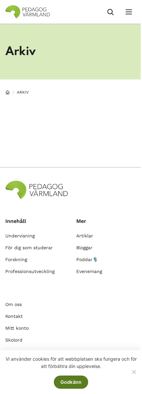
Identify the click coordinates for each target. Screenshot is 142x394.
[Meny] (129, 12)
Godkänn (71, 382)
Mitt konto (17, 328)
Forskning (16, 259)
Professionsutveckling (29, 271)
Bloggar (84, 247)
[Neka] (133, 372)
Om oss (13, 304)
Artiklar (84, 235)
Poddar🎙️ (87, 259)
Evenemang (89, 271)
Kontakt (14, 316)
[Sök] (110, 12)
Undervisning (20, 235)
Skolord (13, 340)
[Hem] (7, 92)
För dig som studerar (29, 247)
